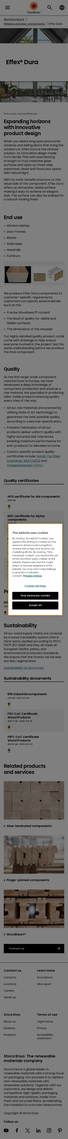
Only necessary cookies (35, 595)
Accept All (35, 605)
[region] (35, 569)
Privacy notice (32, 575)
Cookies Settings (35, 585)
